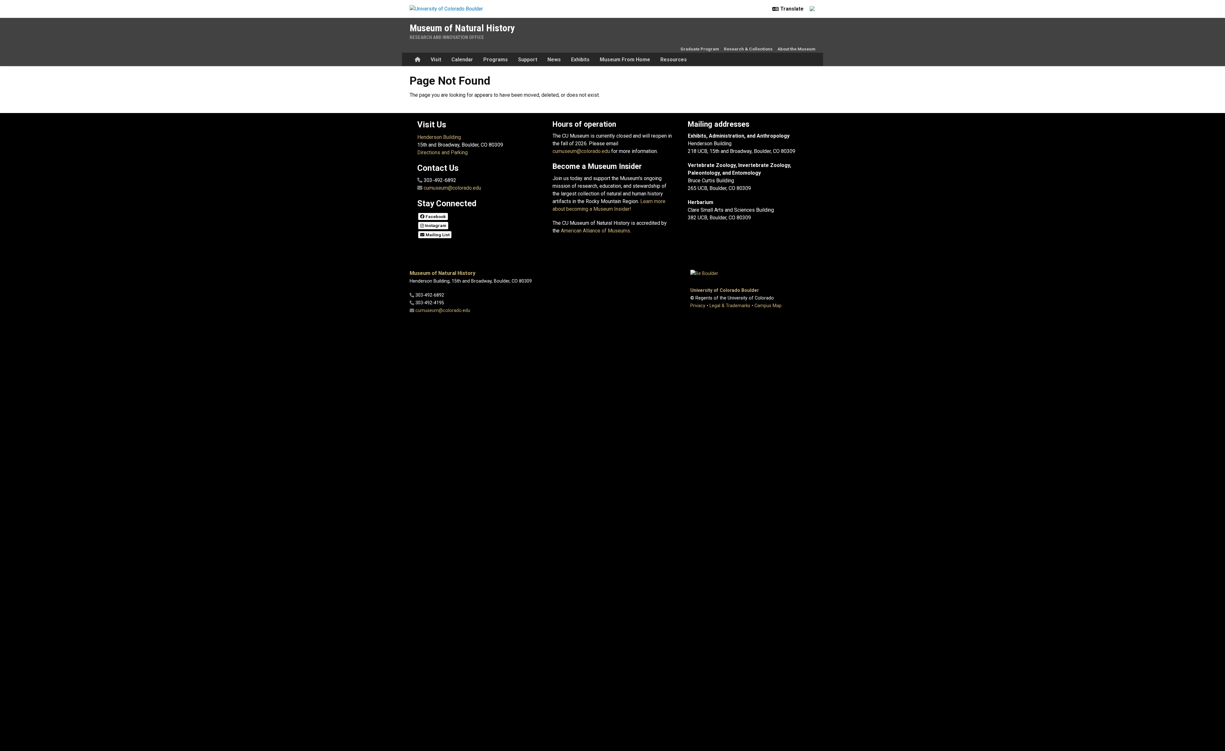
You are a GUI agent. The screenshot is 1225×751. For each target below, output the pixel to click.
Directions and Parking (442, 152)
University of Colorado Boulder (724, 290)
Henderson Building (439, 137)
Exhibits (580, 60)
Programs (495, 60)
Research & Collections (748, 48)
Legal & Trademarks (729, 305)
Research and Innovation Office (447, 37)
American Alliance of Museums (595, 231)
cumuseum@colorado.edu (452, 188)
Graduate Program (699, 48)
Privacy (697, 305)
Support (527, 60)
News (554, 60)
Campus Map (768, 305)
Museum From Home (625, 60)
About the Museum (796, 48)
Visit (436, 60)
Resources (673, 60)
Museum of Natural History (462, 28)
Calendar (462, 60)
